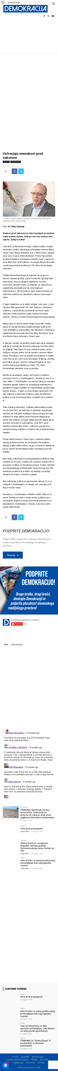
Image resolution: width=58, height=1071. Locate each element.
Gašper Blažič (24, 831)
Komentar (15, 162)
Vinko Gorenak (16, 645)
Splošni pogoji (37, 1057)
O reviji (15, 1057)
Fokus (6, 162)
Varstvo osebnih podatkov (18, 1060)
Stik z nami (44, 1060)
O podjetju (25, 1057)
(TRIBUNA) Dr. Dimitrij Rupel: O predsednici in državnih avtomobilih (35, 1043)
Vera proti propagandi (31, 828)
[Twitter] (48, 16)
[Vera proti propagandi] (11, 831)
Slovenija (23, 807)
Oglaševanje (18, 1062)
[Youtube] (53, 16)
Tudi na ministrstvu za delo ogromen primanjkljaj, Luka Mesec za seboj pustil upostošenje (37, 1028)
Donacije (41, 1062)
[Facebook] (44, 16)
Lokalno (23, 840)
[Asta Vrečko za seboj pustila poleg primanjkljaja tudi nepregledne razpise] (11, 863)
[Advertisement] (29, 84)
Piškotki (34, 1060)
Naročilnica (30, 1062)
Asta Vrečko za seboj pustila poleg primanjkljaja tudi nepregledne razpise (37, 863)
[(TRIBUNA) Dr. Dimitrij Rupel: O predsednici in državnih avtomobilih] (11, 1043)
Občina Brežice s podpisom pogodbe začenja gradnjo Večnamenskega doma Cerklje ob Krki (37, 847)
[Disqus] (29, 688)
